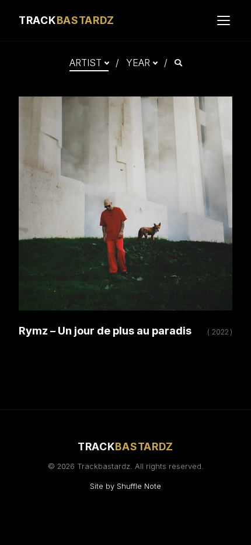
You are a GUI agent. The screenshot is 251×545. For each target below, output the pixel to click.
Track (66, 20)
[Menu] (223, 20)
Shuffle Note (139, 486)
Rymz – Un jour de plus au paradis (105, 331)
